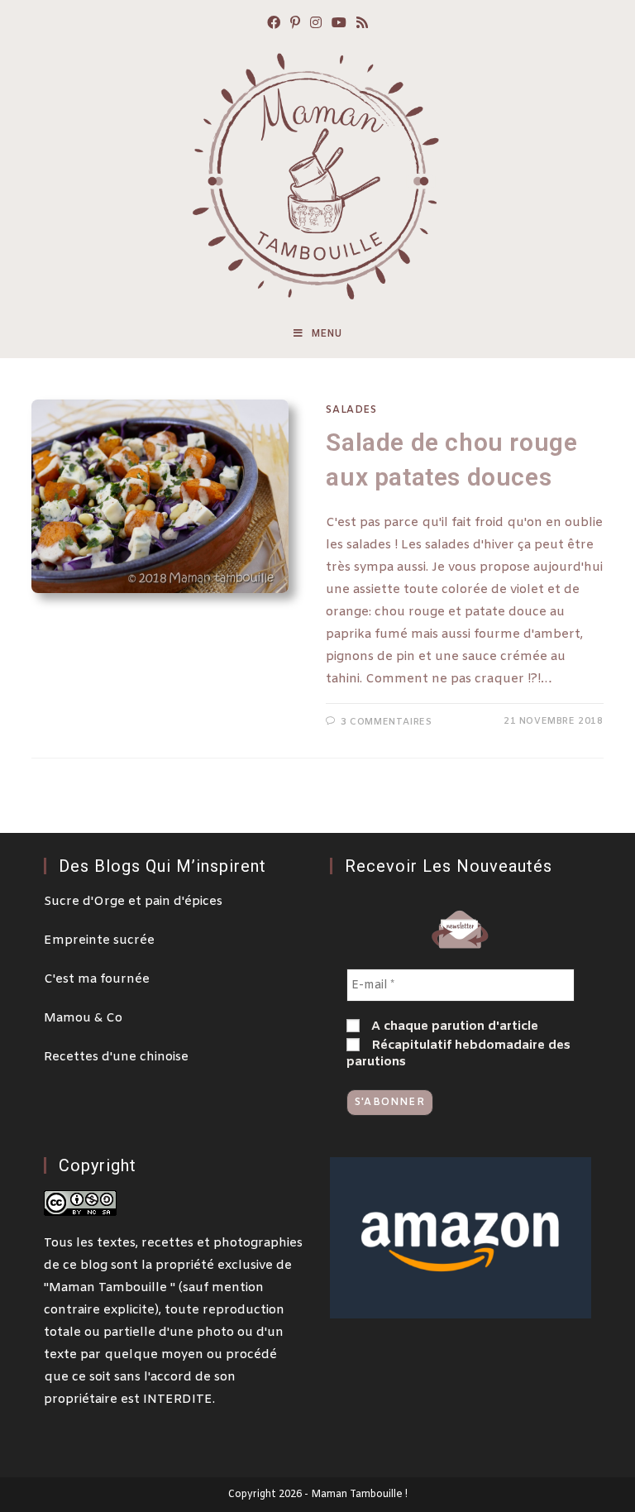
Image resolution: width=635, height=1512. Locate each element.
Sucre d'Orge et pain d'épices (133, 901)
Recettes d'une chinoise (116, 1057)
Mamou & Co (83, 1018)
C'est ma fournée (97, 979)
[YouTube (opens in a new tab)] (339, 24)
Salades (351, 410)
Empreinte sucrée (99, 940)
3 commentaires (386, 722)
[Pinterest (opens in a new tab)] (295, 24)
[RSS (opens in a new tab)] (362, 24)
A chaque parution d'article (453, 1026)
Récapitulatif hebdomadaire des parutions (458, 1053)
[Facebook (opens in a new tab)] (273, 24)
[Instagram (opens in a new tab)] (316, 24)
